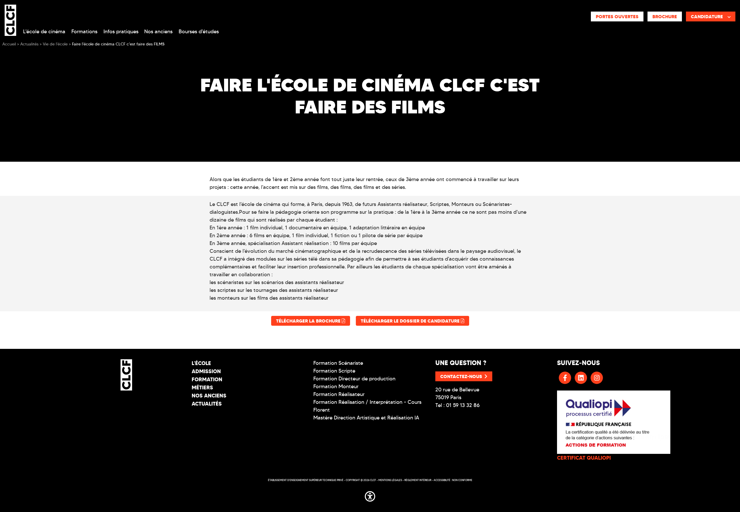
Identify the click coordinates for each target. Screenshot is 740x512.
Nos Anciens (209, 395)
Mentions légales (390, 480)
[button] (370, 495)
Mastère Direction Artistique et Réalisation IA (366, 418)
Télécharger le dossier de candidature (411, 321)
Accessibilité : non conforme (453, 480)
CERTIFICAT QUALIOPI (584, 457)
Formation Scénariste (338, 363)
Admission (206, 371)
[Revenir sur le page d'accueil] (126, 375)
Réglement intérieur (417, 480)
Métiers (202, 387)
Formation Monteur (335, 386)
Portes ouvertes (617, 16)
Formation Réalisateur (339, 394)
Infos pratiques (120, 31)
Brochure (664, 16)
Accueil (9, 44)
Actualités (207, 403)
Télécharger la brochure (309, 321)
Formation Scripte (334, 371)
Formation (207, 379)
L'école (201, 363)
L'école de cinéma (44, 31)
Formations (84, 31)
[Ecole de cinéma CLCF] (10, 19)
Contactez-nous (461, 376)
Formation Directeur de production (354, 378)
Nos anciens (158, 31)
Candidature (707, 16)
